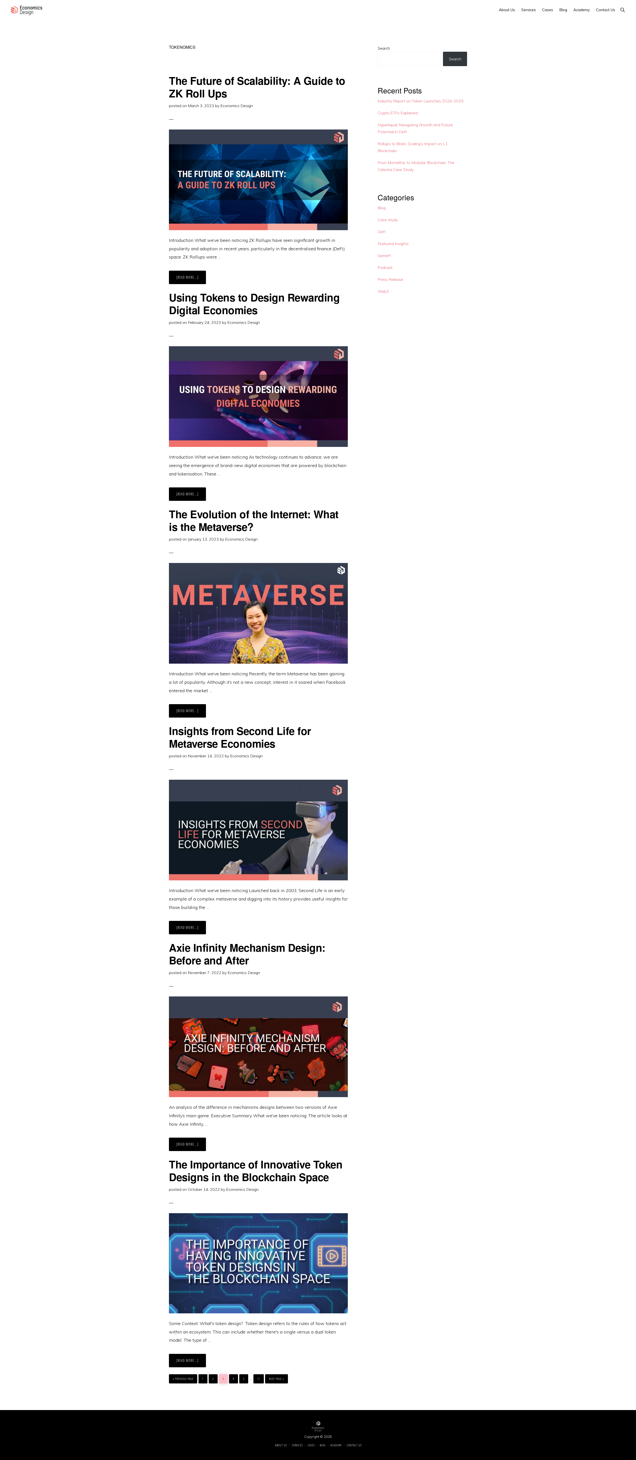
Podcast (385, 267)
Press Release (390, 279)
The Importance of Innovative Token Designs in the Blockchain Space (255, 1170)
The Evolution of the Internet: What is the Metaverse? (254, 520)
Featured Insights (393, 243)
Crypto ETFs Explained (398, 112)
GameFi (384, 255)
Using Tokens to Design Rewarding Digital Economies (254, 303)
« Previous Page (183, 1377)
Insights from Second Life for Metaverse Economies (240, 737)
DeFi (382, 231)
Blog (382, 207)
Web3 (383, 291)
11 (260, 1378)
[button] (622, 10)
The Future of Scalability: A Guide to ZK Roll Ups (257, 86)
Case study (388, 219)
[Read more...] (191, 279)
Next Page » (276, 1377)
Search (384, 48)
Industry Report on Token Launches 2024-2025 (421, 100)
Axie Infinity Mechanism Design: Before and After (247, 953)
